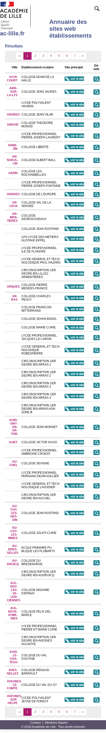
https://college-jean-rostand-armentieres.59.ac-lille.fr (74, 229)
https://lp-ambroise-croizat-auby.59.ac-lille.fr (74, 452)
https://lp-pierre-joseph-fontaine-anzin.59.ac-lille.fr (74, 184)
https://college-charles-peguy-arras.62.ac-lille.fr (74, 298)
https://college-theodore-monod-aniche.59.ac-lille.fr (74, 124)
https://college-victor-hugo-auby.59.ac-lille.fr (74, 442)
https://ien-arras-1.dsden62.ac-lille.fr (74, 363)
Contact (35, 722)
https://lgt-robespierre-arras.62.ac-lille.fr (74, 350)
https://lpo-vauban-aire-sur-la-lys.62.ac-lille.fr (74, 104)
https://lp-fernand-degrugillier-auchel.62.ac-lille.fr (74, 474)
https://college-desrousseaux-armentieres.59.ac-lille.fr (74, 217)
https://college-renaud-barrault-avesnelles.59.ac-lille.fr (74, 672)
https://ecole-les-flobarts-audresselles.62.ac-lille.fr (74, 549)
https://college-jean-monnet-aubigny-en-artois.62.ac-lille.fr (74, 427)
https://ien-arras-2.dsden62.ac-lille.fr (74, 374)
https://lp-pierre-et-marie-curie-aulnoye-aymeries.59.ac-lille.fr (74, 628)
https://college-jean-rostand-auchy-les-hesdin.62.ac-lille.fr (74, 513)
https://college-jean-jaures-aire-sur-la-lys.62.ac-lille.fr (74, 91)
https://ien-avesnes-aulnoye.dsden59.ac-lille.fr (74, 640)
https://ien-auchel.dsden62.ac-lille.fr (74, 496)
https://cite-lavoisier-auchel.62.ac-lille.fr (74, 485)
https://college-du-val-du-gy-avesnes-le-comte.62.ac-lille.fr (74, 685)
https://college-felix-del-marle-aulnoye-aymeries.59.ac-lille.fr (74, 613)
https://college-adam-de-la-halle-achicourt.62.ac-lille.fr (74, 78)
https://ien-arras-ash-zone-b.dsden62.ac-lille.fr (74, 409)
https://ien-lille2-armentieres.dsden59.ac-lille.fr (74, 273)
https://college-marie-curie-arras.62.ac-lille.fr (74, 327)
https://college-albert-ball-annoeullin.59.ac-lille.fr (74, 160)
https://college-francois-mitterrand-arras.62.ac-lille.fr (74, 309)
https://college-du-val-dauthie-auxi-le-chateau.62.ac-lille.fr (74, 657)
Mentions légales (56, 722)
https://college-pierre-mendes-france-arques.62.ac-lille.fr (74, 286)
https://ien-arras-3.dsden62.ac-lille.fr (74, 385)
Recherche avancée (96, 9)
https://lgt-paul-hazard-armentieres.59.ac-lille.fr (74, 261)
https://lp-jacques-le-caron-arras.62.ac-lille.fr (74, 337)
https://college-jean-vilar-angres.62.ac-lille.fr (74, 114)
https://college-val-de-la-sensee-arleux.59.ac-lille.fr (74, 204)
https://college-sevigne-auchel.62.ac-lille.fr (74, 463)
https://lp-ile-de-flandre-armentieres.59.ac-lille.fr (74, 250)
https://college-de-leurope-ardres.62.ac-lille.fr (74, 194)
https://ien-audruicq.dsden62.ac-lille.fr (74, 573)
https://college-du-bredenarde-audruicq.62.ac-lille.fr (74, 562)
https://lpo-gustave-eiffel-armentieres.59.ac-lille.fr (74, 238)
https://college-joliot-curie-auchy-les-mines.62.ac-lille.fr (74, 533)
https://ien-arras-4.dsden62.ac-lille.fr (74, 396)
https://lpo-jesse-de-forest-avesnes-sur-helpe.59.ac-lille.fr (74, 699)
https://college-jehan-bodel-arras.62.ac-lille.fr (74, 319)
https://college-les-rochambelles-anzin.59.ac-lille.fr (74, 173)
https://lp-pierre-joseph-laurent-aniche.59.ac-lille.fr (74, 135)
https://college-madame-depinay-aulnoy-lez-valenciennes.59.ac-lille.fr (74, 591)
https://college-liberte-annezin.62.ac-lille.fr (74, 147)
